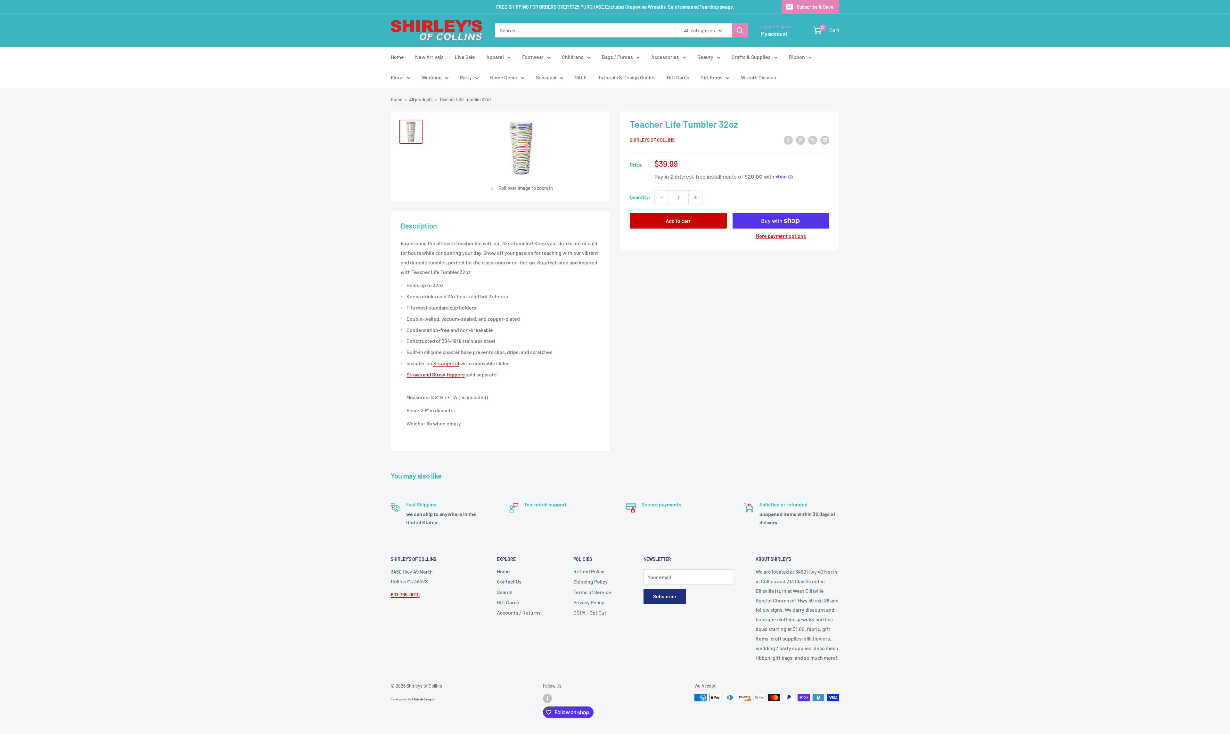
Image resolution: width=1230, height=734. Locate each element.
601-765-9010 (405, 594)
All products (421, 99)
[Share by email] (824, 140)
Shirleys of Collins (652, 140)
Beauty (705, 57)
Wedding (432, 77)
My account (774, 33)
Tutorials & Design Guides (627, 77)
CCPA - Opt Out (589, 612)
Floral (397, 77)
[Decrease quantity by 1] (661, 197)
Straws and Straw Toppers (435, 374)
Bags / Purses (617, 57)
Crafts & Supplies (751, 57)
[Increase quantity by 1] (695, 197)
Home (397, 57)
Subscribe (664, 596)
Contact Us (509, 581)
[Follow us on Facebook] (547, 698)
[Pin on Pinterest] (800, 140)
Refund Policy (588, 571)
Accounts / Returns (519, 612)
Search (504, 592)
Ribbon (797, 57)
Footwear (533, 57)
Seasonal (546, 77)
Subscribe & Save (815, 7)
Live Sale (465, 57)
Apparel (495, 57)
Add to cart (678, 221)
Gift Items (712, 77)
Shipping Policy (590, 581)
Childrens (573, 57)
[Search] (740, 30)
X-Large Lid (446, 363)
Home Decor (504, 77)
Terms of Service (592, 592)
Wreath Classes (758, 77)
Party (466, 77)
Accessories (665, 57)
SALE (581, 77)
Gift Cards (678, 77)
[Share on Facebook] (788, 140)
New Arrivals (429, 57)
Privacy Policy (588, 602)
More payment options (781, 236)
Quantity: (640, 197)
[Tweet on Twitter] (812, 140)
